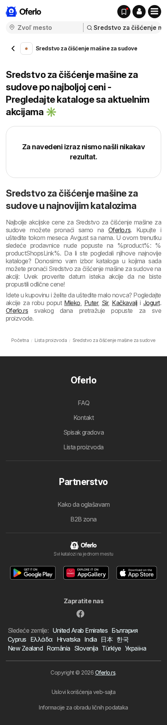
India (90, 639)
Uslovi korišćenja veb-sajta (83, 692)
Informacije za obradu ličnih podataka (83, 707)
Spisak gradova (83, 432)
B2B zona (83, 519)
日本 (107, 639)
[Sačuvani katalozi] (123, 11)
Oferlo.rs (119, 230)
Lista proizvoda (83, 447)
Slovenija (86, 648)
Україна (135, 648)
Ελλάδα (41, 639)
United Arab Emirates (80, 630)
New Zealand (25, 648)
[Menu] (154, 11)
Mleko (72, 303)
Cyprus (17, 639)
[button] (139, 11)
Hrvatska (68, 639)
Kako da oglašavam (83, 504)
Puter (91, 303)
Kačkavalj (124, 303)
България (124, 630)
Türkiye (111, 648)
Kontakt (83, 417)
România (58, 648)
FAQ (83, 403)
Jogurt (151, 303)
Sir (105, 303)
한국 (123, 639)
